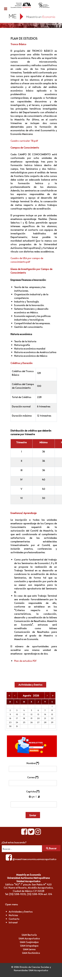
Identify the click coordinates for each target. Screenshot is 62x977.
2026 (36, 695)
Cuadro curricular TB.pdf (24, 140)
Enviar (32, 815)
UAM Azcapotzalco (29, 938)
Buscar (52, 848)
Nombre (32, 763)
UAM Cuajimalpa (29, 942)
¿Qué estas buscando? (14, 842)
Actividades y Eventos (30, 684)
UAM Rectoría (29, 934)
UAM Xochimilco (31, 952)
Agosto (28, 695)
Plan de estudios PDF (25, 660)
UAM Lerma (29, 949)
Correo (33, 777)
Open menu (11, 904)
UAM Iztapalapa (29, 945)
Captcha (33, 791)
